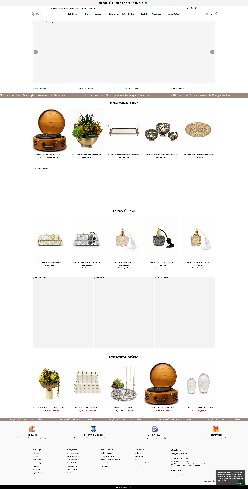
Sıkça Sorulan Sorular (142, 463)
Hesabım (36, 456)
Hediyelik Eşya (144, 14)
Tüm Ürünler (157, 14)
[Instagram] (177, 474)
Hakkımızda (139, 453)
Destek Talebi (74, 8)
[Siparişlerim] (211, 14)
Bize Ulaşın (105, 466)
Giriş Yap (36, 453)
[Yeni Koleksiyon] (124, 52)
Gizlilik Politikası (106, 453)
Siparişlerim (83, 8)
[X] (182, 474)
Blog (137, 460)
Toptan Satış (92, 8)
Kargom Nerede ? (64, 8)
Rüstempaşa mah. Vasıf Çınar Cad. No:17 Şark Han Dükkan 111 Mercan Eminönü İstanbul (193, 465)
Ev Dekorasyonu (74, 14)
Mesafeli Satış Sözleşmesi (110, 460)
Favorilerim (36, 469)
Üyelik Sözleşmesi (107, 456)
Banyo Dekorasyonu (93, 14)
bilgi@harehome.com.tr (183, 461)
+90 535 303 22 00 (181, 458)
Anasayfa (54, 8)
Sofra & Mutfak (128, 14)
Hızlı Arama (139, 456)
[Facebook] (172, 474)
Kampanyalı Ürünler (172, 14)
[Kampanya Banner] (124, 185)
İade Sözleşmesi (107, 463)
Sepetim (36, 466)
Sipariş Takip (37, 463)
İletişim (138, 466)
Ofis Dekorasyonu (112, 14)
